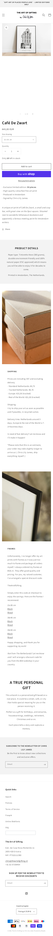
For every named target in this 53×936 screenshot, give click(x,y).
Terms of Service (12, 809)
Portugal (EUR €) (24, 911)
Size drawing (7, 134)
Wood (10, 612)
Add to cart (26, 166)
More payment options (26, 181)
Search (8, 797)
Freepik (8, 815)
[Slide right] (33, 114)
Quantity (5, 146)
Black (10, 609)
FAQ (7, 827)
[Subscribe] (45, 764)
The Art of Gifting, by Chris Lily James (22, 931)
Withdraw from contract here (20, 833)
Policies (8, 803)
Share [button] (7, 229)
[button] (3, 15)
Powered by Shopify (40, 931)
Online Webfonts (12, 821)
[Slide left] (20, 114)
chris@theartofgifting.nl (16, 861)
